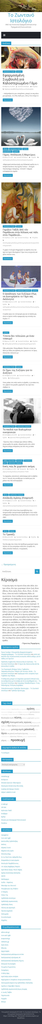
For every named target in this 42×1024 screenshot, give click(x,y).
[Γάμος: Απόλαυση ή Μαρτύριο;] (21, 108)
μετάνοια (20, 243)
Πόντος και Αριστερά (8, 908)
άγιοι (4, 733)
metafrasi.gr (5, 776)
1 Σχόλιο (33, 157)
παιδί (28, 437)
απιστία (5, 243)
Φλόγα (3, 1002)
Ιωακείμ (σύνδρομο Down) (10, 789)
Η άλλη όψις (5, 973)
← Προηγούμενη (8, 564)
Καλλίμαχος (5, 879)
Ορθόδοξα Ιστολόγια (8, 898)
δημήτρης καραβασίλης (11, 89)
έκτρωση (25, 714)
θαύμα (34, 722)
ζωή (21, 714)
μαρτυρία (31, 718)
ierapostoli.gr (5, 938)
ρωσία (38, 722)
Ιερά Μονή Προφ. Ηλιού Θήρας (11, 870)
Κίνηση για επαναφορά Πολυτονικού (13, 820)
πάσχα (8, 740)
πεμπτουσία (15, 709)
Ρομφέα (4, 999)
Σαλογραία (4, 914)
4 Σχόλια (31, 469)
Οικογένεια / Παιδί (9, 72)
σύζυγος (32, 307)
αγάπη (5, 160)
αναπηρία (37, 709)
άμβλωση (4, 726)
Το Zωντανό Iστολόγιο (21, 18)
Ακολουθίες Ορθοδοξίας (9, 841)
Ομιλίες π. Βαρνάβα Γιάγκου (10, 986)
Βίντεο (6, 149)
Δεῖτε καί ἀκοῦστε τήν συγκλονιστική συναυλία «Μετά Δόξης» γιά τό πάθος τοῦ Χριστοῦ (20, 656)
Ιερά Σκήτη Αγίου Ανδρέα (9, 976)
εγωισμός (15, 712)
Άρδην (3, 817)
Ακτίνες (3, 844)
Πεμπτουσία (5, 995)
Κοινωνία (19, 461)
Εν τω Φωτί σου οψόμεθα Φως (11, 857)
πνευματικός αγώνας (21, 722)
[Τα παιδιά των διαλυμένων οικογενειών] (21, 399)
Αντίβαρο (4, 814)
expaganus (4, 835)
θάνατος (31, 714)
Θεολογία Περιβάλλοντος (9, 863)
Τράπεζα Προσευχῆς (18, 690)
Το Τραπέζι (9, 534)
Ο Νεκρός (4, 892)
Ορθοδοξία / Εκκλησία (23, 290)
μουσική (29, 729)
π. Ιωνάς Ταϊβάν (6, 992)
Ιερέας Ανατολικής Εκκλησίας (10, 873)
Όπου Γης (4, 895)
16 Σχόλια (35, 238)
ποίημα (10, 712)
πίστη (24, 506)
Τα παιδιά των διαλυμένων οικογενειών (17, 431)
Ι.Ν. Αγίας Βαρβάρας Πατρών (10, 866)
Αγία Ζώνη (4, 945)
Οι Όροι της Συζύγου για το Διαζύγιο (17, 371)
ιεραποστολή (32, 736)
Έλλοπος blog (5, 854)
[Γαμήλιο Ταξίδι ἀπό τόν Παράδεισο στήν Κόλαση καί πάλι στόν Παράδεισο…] (21, 184)
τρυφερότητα (7, 310)
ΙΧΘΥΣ (3, 876)
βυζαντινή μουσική (23, 726)
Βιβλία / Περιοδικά (9, 461)
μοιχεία (25, 243)
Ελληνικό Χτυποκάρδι (8, 964)
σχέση (31, 89)
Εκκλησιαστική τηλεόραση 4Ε (10, 957)
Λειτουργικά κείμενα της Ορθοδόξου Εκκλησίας (17, 983)
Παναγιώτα (22, 469)
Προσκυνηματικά (6, 911)
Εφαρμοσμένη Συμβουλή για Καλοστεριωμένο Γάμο (20, 79)
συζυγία (26, 89)
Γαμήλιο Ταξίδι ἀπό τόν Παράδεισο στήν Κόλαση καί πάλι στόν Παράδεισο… (20, 232)
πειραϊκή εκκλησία (14, 733)
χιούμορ (25, 736)
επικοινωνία (20, 160)
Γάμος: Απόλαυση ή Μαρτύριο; (19, 154)
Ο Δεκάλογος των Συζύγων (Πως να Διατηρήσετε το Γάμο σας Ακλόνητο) (19, 296)
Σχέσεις (19, 72)
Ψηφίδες (4, 920)
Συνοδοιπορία (6, 917)
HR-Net (3, 807)
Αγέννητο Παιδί (6, 810)
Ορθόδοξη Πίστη (7, 904)
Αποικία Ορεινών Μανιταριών (11, 783)
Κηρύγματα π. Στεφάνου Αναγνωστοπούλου (16, 980)
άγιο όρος (12, 725)
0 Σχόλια (34, 86)
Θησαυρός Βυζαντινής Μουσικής (12, 786)
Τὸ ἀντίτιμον (5, 753)
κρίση (36, 729)
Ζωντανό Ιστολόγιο (23, 86)
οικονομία (8, 730)
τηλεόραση (4, 712)
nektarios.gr (5, 942)
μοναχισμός (17, 729)
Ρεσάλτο (4, 823)
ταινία (35, 506)
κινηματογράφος (17, 506)
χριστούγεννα (35, 712)
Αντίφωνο (4, 779)
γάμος (9, 160)
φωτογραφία (22, 709)
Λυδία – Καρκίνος (7, 882)
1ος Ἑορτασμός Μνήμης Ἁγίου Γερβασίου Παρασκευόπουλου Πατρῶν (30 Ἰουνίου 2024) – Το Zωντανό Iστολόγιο (18, 671)
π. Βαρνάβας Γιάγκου (6, 714)
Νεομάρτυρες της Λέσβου (9, 889)
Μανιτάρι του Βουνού (8, 885)
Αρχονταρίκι (5, 951)
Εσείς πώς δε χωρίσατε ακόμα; (19, 466)
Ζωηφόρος (4, 970)
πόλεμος (3, 709)
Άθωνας (3, 948)
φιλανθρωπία (25, 712)
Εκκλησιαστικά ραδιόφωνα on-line (12, 954)
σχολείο (37, 718)
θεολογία (5, 718)
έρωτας (26, 160)
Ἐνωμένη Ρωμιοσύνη (8, 967)
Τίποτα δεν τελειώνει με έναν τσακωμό (18, 337)
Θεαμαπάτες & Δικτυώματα (10, 860)
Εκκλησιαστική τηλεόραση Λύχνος (12, 961)
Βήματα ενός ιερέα (7, 851)
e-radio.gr (4, 804)
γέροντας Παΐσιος (15, 437)
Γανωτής (9, 472)
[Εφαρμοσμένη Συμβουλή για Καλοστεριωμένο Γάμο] (21, 48)
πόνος (20, 712)
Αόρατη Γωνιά (5, 848)
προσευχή (31, 243)
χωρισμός (8, 245)
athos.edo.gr (5, 932)
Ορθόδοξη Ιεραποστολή (9, 901)
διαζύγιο (21, 89)
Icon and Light (6, 838)
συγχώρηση (21, 344)
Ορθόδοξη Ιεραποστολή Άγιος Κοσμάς (14, 989)
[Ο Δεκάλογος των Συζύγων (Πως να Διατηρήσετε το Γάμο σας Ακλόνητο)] (21, 267)
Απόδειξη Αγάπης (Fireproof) (18, 497)
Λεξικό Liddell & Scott (8, 792)
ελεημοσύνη (16, 714)
